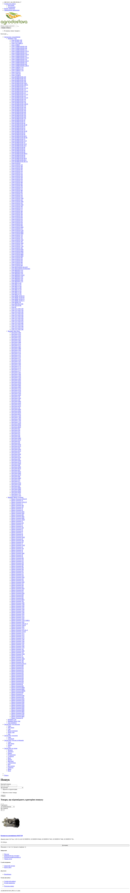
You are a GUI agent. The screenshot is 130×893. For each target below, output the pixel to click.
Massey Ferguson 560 (17, 585)
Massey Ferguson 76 (17, 655)
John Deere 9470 (16, 446)
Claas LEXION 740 (17, 237)
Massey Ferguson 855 (17, 683)
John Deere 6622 (16, 414)
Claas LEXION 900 (17, 257)
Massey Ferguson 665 (17, 596)
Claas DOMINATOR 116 (18, 96)
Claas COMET (15, 45)
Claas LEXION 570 (17, 208)
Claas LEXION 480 (17, 190)
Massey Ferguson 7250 (17, 614)
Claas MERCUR (16, 302)
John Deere (11, 727)
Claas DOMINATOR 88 (18, 152)
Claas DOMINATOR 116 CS (19, 97)
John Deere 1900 (16, 379)
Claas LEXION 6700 (17, 230)
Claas (9, 726)
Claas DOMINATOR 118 (18, 99)
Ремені (10, 753)
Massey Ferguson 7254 (17, 617)
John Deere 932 (15, 432)
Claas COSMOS (16, 75)
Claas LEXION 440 (17, 177)
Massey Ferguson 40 (17, 556)
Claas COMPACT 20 (17, 67)
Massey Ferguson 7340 (17, 639)
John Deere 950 (15, 448)
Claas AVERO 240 (16, 41)
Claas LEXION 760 (17, 241)
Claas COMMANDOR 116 (19, 59)
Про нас (6, 854)
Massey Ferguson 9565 (17, 708)
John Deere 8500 (16, 424)
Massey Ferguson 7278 (17, 638)
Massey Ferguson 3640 (17, 553)
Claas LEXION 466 (17, 185)
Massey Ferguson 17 (17, 503)
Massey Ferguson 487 (17, 566)
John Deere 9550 (16, 457)
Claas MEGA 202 (16, 283)
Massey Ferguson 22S (17, 523)
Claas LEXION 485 (17, 192)
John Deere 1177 (16, 371)
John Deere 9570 (16, 462)
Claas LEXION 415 (17, 173)
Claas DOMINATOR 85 (18, 149)
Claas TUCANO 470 (17, 321)
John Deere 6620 (16, 412)
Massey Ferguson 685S (17, 599)
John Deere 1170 (16, 366)
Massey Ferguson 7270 (17, 628)
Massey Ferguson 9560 (17, 707)
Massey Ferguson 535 (17, 583)
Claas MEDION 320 (17, 272)
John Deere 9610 (16, 468)
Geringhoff (11, 739)
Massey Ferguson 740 (17, 649)
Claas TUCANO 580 (17, 329)
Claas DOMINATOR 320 (18, 113)
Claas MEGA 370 (16, 294)
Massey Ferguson (13, 731)
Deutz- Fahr (11, 732)
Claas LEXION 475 (17, 189)
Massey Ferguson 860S (17, 689)
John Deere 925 (15, 428)
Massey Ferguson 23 (17, 524)
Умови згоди (8, 859)
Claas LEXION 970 (17, 264)
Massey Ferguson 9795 (17, 715)
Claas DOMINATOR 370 (18, 118)
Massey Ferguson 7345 (17, 643)
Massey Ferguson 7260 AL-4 (19, 623)
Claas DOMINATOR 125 (18, 101)
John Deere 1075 (16, 345)
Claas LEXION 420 (17, 174)
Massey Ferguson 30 (17, 539)
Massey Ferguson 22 (17, 521)
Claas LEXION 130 (17, 165)
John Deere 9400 (16, 438)
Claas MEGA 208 (16, 288)
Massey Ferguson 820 (17, 671)
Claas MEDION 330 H (17, 275)
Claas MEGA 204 (16, 286)
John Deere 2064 (16, 385)
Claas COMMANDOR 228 (19, 64)
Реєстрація (11, 5)
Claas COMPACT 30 (17, 70)
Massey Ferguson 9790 (17, 713)
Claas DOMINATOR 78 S (18, 145)
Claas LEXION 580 (17, 211)
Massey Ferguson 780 (17, 660)
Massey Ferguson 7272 (17, 633)
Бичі (9, 764)
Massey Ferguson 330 (17, 548)
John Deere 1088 (16, 348)
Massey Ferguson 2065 (17, 516)
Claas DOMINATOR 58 (18, 129)
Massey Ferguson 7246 (17, 612)
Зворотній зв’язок (9, 866)
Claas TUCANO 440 (17, 316)
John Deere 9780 (16, 484)
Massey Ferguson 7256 (17, 619)
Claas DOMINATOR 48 (18, 123)
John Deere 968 (15, 476)
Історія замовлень (9, 883)
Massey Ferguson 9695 (17, 711)
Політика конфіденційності (12, 857)
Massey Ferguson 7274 (17, 635)
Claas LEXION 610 (17, 219)
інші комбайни (12, 723)
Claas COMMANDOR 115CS (20, 57)
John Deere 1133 (16, 352)
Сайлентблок (12, 762)
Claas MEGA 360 (16, 292)
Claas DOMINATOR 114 (18, 89)
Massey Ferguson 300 (17, 540)
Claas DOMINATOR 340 (18, 117)
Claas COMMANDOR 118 (19, 62)
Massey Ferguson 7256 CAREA (20, 620)
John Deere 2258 (16, 392)
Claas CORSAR (16, 73)
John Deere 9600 (16, 467)
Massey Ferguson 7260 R (18, 625)
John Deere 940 (15, 436)
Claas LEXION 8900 (17, 256)
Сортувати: (4, 805)
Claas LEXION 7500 (17, 240)
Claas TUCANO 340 (17, 312)
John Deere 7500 (16, 419)
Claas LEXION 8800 (17, 254)
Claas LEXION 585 (17, 213)
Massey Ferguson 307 (17, 542)
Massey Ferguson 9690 (17, 710)
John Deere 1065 (16, 340)
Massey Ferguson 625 (17, 591)
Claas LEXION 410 (17, 171)
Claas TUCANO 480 (17, 323)
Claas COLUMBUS (17, 43)
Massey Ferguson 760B (18, 659)
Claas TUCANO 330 (17, 310)
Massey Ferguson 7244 (17, 609)
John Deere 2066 (16, 387)
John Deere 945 (15, 443)
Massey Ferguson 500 (17, 567)
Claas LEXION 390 (17, 168)
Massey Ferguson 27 (17, 532)
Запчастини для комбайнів (12, 37)
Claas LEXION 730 (17, 235)
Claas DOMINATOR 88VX (19, 153)
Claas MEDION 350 (17, 278)
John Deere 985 (15, 486)
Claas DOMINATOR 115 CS (19, 94)
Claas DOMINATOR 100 (18, 77)
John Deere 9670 (16, 475)
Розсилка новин (9, 886)
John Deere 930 (15, 430)
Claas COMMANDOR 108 (19, 48)
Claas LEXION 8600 (17, 251)
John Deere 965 (15, 470)
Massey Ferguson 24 (17, 526)
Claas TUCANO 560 (17, 326)
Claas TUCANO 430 (17, 315)
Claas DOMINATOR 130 (18, 105)
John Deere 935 (15, 433)
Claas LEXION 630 (17, 222)
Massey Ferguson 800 (17, 665)
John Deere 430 (15, 400)
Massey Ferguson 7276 (17, 636)
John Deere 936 (15, 435)
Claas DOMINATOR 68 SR (19, 137)
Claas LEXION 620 (17, 221)
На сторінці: (4, 808)
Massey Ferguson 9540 (17, 702)
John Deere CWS (16, 496)
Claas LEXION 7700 (17, 246)
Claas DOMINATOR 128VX (19, 104)
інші (9, 734)
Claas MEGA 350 (16, 291)
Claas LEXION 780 (17, 248)
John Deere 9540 (16, 454)
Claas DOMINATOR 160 (18, 110)
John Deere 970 (15, 480)
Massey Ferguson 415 (17, 561)
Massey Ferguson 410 (17, 559)
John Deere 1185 (16, 372)
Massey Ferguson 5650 (17, 588)
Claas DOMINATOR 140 (18, 107)
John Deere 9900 (16, 489)
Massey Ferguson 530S (17, 582)
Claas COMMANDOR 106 (19, 46)
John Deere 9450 (16, 444)
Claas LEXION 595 (17, 216)
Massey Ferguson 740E (17, 651)
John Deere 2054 (16, 380)
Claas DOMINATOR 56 (18, 128)
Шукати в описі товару (9, 792)
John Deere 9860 (16, 488)
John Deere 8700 (16, 425)
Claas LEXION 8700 (17, 252)
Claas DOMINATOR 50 (18, 126)
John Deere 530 (15, 408)
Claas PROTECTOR (17, 304)
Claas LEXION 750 (17, 238)
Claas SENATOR (16, 305)
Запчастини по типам (10, 748)
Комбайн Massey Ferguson (15, 497)
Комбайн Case (12, 719)
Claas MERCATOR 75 (17, 300)
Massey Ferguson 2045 (17, 513)
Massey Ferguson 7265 (17, 627)
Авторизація (11, 7)
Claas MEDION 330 (17, 273)
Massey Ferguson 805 (17, 667)
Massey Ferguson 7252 (17, 615)
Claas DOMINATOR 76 (18, 139)
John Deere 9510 (16, 451)
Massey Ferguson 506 (17, 569)
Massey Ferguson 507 (17, 571)
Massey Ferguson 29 (17, 535)
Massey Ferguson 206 (17, 515)
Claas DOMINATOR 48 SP (19, 125)
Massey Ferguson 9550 (17, 705)
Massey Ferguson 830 (17, 675)
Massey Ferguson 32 (17, 547)
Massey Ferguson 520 (17, 575)
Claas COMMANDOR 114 (19, 53)
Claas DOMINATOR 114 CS (19, 91)
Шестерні (11, 761)
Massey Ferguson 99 (17, 718)
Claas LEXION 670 (17, 229)
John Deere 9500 (16, 449)
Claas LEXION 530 (17, 197)
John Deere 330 (15, 396)
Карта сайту (7, 867)
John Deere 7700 (16, 420)
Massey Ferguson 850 (17, 681)
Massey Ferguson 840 (17, 678)
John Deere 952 (15, 452)
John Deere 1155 (16, 355)
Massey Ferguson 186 (17, 505)
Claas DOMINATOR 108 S (19, 83)
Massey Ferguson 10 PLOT (19, 499)
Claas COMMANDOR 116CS (20, 61)
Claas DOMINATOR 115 (18, 93)
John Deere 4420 (16, 403)
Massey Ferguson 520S (17, 577)
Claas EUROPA (16, 163)
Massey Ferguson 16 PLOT (19, 502)
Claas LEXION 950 (17, 260)
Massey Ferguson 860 (17, 686)
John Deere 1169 (16, 364)
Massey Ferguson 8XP (17, 697)
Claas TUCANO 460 (17, 320)
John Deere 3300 (16, 398)
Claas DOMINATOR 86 (18, 150)
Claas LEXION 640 (17, 224)
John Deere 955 (15, 456)
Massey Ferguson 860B (18, 687)
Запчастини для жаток (11, 735)
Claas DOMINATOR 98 (18, 157)
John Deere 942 (15, 441)
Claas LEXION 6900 (17, 233)
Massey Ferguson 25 (17, 529)
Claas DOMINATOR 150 (18, 109)
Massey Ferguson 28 (17, 534)
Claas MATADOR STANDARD (20, 268)
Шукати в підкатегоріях (9, 789)
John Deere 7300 (16, 417)
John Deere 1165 (16, 361)
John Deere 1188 (16, 374)
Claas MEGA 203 (16, 284)
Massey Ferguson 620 (17, 590)
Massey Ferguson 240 (17, 527)
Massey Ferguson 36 (17, 551)
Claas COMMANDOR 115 (19, 56)
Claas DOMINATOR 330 (18, 115)
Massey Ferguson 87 (17, 694)
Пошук (6, 775)
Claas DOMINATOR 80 (18, 147)
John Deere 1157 (16, 358)
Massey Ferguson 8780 (17, 695)
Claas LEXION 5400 (17, 201)
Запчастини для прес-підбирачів (14, 740)
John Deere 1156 (16, 356)
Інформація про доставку (11, 855)
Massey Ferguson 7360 (17, 646)
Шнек (9, 769)
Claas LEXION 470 (17, 187)
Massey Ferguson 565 (17, 587)
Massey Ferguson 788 (17, 662)
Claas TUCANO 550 (17, 324)
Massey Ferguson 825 (17, 673)
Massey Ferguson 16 (17, 500)
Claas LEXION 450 (17, 179)
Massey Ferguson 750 (17, 652)
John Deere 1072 (16, 344)
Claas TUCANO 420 (17, 313)
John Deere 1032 (16, 334)
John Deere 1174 (16, 368)
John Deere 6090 (16, 409)
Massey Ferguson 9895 (17, 716)
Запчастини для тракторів (12, 724)
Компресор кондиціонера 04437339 (12, 835)
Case (9, 729)
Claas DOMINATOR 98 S (18, 160)
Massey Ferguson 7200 (17, 603)
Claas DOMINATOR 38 (18, 120)
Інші (9, 747)
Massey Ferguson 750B (18, 654)
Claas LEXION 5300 (17, 198)
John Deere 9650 (16, 472)
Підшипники (12, 755)
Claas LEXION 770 (17, 244)
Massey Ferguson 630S (17, 593)
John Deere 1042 (16, 336)
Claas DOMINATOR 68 (18, 134)
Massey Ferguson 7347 (17, 644)
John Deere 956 (15, 459)
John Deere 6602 (16, 411)
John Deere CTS (16, 494)
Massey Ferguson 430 (17, 563)
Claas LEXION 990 (17, 265)
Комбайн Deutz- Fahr (14, 721)
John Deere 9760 (16, 483)
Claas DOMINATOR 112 (18, 86)
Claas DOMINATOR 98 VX (19, 161)
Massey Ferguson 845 (17, 679)
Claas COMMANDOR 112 (19, 49)
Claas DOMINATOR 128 (18, 102)
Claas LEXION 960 (17, 262)
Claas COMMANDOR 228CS (20, 65)
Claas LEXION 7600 (17, 243)
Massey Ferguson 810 (17, 668)
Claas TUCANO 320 (17, 308)
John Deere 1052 (16, 337)
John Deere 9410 (16, 440)
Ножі (9, 758)
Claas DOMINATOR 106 (18, 80)
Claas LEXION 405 (17, 169)
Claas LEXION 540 (17, 200)
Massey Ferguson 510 (17, 572)
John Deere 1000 (16, 332)
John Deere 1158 (16, 360)
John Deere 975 (15, 481)
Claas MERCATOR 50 (17, 296)
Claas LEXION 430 (17, 176)
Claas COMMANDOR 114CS (20, 54)
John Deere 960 (15, 465)
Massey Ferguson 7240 (17, 606)
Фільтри (10, 750)
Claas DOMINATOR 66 (18, 133)
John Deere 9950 (16, 492)
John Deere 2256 (16, 390)
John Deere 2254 (16, 388)
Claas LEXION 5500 (17, 205)
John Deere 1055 (16, 339)
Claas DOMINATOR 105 (18, 78)
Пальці (10, 759)
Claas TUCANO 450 (17, 318)
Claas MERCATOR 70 (17, 299)
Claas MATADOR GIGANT (19, 267)
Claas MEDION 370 (17, 281)
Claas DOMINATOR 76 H (19, 141)
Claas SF (13, 307)
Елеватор (10, 767)
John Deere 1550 (16, 377)
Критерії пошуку (6, 784)
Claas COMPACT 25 (17, 69)
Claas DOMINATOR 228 (18, 112)
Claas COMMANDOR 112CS (20, 51)
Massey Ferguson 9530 (17, 700)
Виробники (7, 874)
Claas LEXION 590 (17, 214)
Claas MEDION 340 (17, 276)
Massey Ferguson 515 (17, 574)
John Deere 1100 (16, 350)
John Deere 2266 (16, 395)
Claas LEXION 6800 (17, 232)
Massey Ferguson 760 (17, 657)
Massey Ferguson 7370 (17, 647)
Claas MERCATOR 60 (17, 297)
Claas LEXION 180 (17, 166)
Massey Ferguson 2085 (17, 518)
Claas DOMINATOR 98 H (19, 158)
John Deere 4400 (16, 401)
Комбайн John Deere (14, 331)
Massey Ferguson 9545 (17, 703)
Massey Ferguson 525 (17, 579)
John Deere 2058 (16, 384)
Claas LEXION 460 (17, 182)
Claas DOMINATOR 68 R (19, 136)
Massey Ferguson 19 (17, 508)
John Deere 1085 (16, 347)
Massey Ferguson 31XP (18, 545)
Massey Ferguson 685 (17, 598)
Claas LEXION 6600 (17, 227)
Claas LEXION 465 (17, 184)
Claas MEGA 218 (16, 289)
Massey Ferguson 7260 (17, 622)
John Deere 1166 (16, 363)
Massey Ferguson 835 (17, 676)
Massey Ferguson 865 (17, 692)
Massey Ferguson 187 (17, 507)
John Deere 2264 (16, 393)
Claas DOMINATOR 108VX (19, 85)
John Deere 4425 (16, 404)
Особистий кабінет (10, 881)
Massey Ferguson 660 (17, 595)
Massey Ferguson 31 (17, 543)
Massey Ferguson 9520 (17, 699)
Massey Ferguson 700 (17, 601)
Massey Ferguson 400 (17, 558)
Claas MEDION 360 (17, 280)
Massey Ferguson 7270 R (18, 631)
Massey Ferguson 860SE (18, 691)
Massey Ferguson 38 (17, 555)
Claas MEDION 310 (17, 270)
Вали (9, 770)
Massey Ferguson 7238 (17, 604)
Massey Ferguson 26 (17, 531)
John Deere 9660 (16, 473)
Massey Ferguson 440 (17, 564)
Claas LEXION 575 (17, 209)
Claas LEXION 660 (17, 225)
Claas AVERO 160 (16, 40)
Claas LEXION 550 (17, 203)
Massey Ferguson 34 (17, 550)
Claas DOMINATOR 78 (18, 142)
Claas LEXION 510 (17, 193)
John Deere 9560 (16, 460)
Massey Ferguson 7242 (17, 607)
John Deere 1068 (16, 342)
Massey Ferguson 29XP (18, 537)
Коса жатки (11, 766)
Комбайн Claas (12, 38)
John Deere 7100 (16, 416)
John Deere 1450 (16, 376)
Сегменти (11, 756)
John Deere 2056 (16, 382)
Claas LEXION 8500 (17, 249)
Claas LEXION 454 (17, 181)
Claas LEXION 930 (17, 259)
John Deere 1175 (16, 369)
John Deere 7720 (16, 422)
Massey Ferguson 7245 (17, 611)
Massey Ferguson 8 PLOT (18, 663)
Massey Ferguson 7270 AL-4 (19, 630)
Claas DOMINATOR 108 (18, 81)
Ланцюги (10, 751)
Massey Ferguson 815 (17, 670)
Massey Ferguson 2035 (17, 511)
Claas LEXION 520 (17, 195)
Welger (10, 745)
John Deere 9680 (16, 478)
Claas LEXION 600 (17, 217)
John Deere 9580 (16, 464)
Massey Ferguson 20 (17, 510)
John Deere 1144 (16, 353)
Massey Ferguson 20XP (18, 519)
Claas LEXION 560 (17, 206)
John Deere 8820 (16, 427)
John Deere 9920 (16, 491)
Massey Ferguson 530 (17, 580)
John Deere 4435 (16, 406)
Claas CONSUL (16, 72)
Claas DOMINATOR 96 (18, 155)
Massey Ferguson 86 (17, 684)
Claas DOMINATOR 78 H (19, 144)
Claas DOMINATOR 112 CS (19, 88)
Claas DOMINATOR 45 (18, 121)
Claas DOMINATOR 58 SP (19, 131)
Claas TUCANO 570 (17, 328)
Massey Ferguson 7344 (17, 641)
